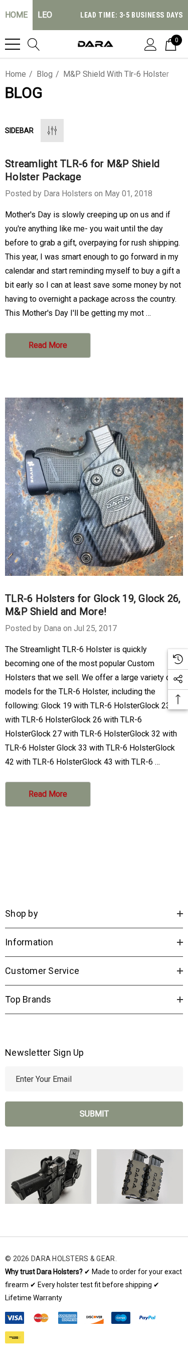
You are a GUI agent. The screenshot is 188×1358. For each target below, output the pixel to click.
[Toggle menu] (12, 44)
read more (48, 345)
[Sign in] (150, 43)
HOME (16, 15)
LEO (45, 15)
